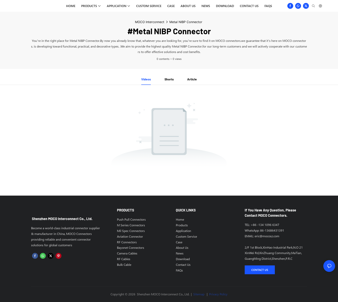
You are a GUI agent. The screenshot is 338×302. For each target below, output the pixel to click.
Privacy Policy (218, 294)
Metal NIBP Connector (185, 22)
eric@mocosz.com (267, 236)
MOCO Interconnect (149, 22)
